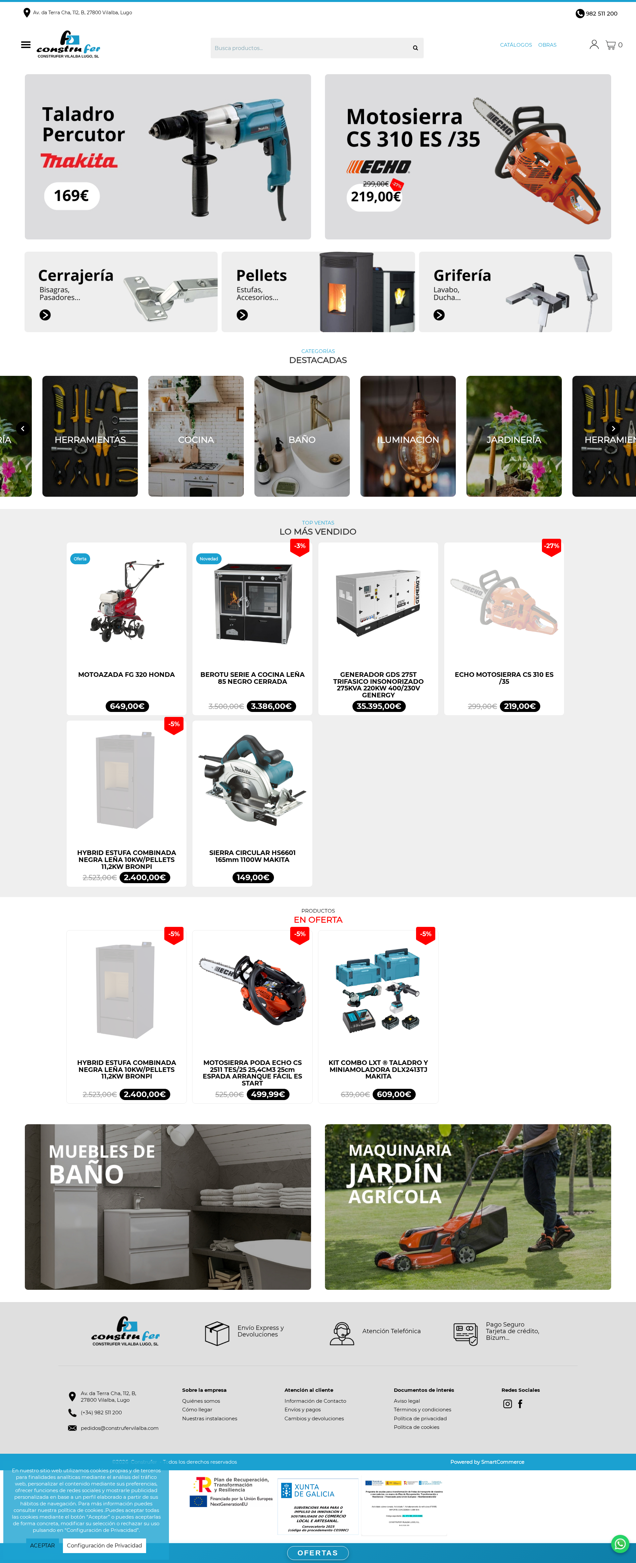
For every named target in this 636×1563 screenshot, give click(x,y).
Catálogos (516, 45)
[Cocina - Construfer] (196, 436)
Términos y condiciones (422, 1409)
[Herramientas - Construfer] (90, 436)
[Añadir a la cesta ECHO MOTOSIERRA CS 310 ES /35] (504, 606)
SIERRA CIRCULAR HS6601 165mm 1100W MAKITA (252, 856)
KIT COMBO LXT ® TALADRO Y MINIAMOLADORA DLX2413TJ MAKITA (378, 1069)
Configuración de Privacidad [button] (104, 1545)
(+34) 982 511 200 (101, 1412)
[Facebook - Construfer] (520, 1404)
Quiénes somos (201, 1401)
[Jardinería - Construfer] (514, 436)
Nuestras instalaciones (209, 1418)
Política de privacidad (420, 1418)
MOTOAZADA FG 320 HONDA (126, 674)
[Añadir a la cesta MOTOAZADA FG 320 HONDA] (126, 606)
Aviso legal (407, 1401)
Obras (547, 45)
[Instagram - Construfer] (508, 1404)
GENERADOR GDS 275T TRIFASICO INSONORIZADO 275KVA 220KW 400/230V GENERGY (378, 685)
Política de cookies (416, 1427)
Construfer (107, 45)
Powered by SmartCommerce (487, 1462)
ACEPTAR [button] (42, 1545)
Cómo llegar (197, 1409)
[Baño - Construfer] (302, 436)
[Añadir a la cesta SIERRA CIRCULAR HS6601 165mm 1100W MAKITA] (252, 784)
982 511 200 (601, 13)
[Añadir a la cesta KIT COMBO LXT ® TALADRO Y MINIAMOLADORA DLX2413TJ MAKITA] (378, 994)
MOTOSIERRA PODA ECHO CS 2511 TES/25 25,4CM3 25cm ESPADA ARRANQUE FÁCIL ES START (252, 1073)
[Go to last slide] (23, 428)
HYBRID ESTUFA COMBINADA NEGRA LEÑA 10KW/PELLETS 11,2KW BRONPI (126, 859)
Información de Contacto (315, 1401)
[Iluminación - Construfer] (408, 436)
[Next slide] (613, 428)
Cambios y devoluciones (314, 1418)
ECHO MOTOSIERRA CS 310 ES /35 (504, 678)
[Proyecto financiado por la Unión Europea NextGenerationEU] (232, 1492)
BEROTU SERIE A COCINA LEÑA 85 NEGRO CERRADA (252, 678)
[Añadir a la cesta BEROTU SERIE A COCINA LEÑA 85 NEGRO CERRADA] (252, 606)
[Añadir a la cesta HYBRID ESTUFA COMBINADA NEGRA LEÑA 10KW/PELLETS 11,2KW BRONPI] (126, 784)
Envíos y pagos (303, 1409)
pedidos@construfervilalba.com (120, 1428)
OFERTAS (318, 1553)
